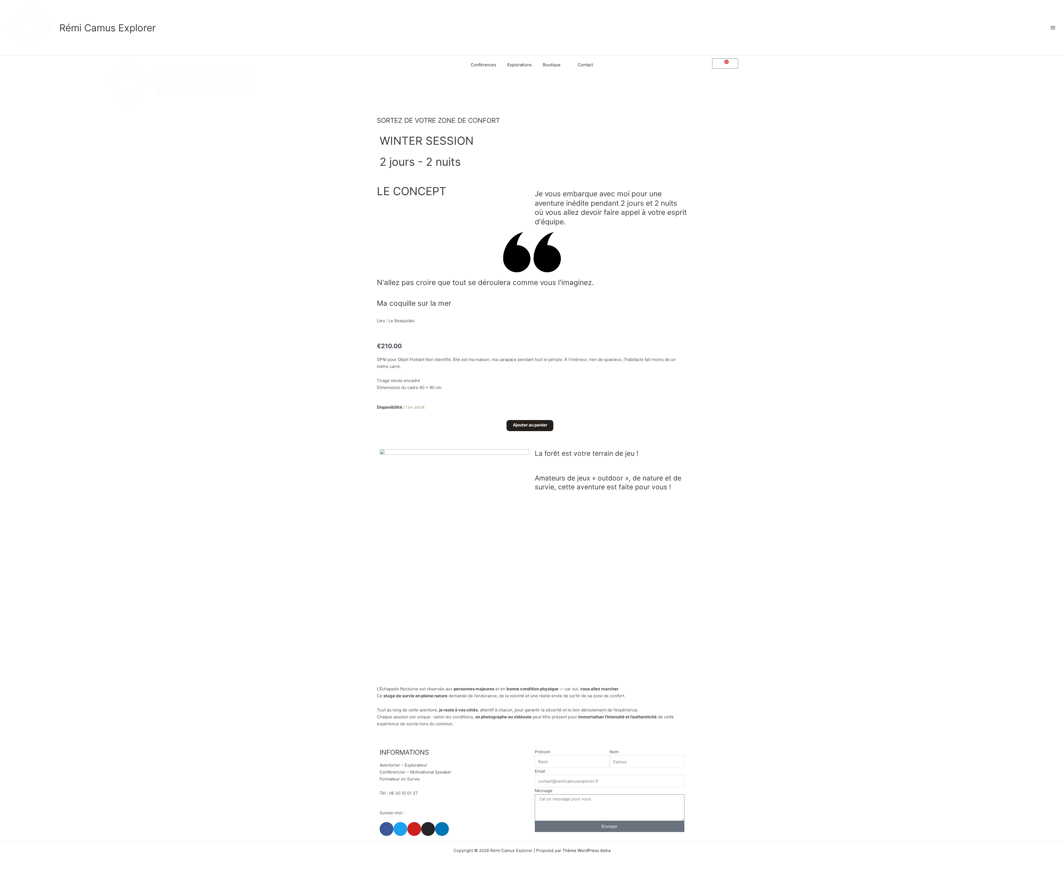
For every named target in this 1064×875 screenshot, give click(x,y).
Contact (585, 64)
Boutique (552, 64)
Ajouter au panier (530, 425)
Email (540, 771)
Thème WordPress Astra (586, 850)
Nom (614, 751)
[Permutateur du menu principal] (1052, 28)
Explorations (519, 64)
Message (544, 790)
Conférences (483, 64)
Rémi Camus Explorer (107, 28)
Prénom (542, 751)
